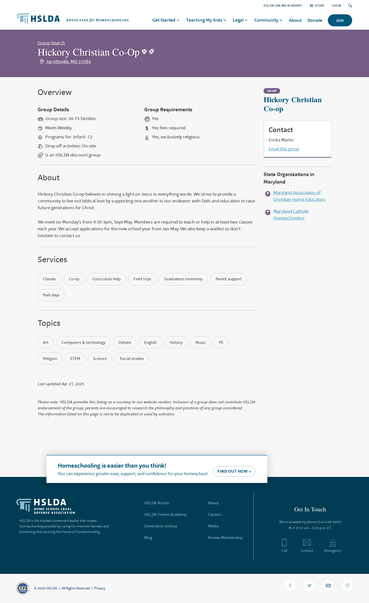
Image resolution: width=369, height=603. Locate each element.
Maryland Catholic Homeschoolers (291, 214)
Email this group (284, 149)
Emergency (332, 550)
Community (266, 20)
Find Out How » (234, 471)
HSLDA (51, 588)
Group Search (51, 43)
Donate (315, 20)
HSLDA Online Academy (283, 5)
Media (213, 526)
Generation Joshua (160, 526)
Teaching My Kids (204, 20)
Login (336, 5)
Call (284, 550)
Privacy (99, 588)
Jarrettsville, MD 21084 (68, 61)
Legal (238, 20)
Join (340, 20)
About (295, 20)
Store (319, 5)
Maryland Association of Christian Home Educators (299, 196)
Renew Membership (225, 537)
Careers (214, 514)
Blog (148, 537)
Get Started (163, 20)
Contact (307, 550)
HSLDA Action (156, 503)
